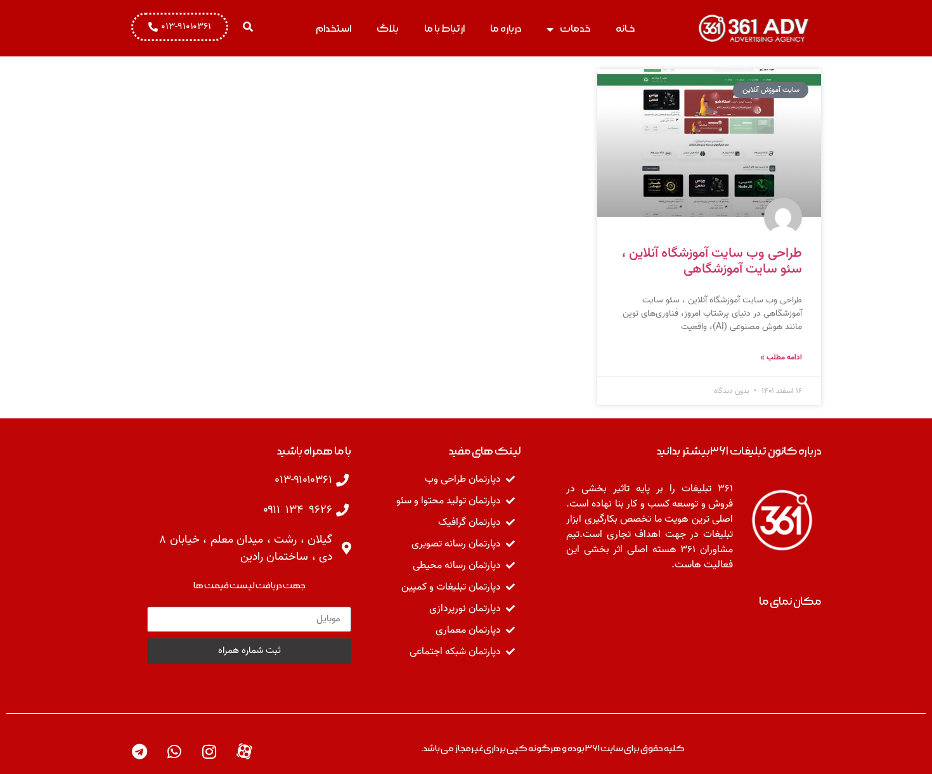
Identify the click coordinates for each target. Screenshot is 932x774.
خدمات (575, 28)
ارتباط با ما (444, 28)
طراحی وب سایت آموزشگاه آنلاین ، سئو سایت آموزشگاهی (712, 261)
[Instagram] (209, 752)
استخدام (333, 28)
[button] (248, 27)
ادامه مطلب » (781, 357)
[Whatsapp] (174, 752)
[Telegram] (139, 752)
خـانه (625, 28)
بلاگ (388, 28)
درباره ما (505, 28)
